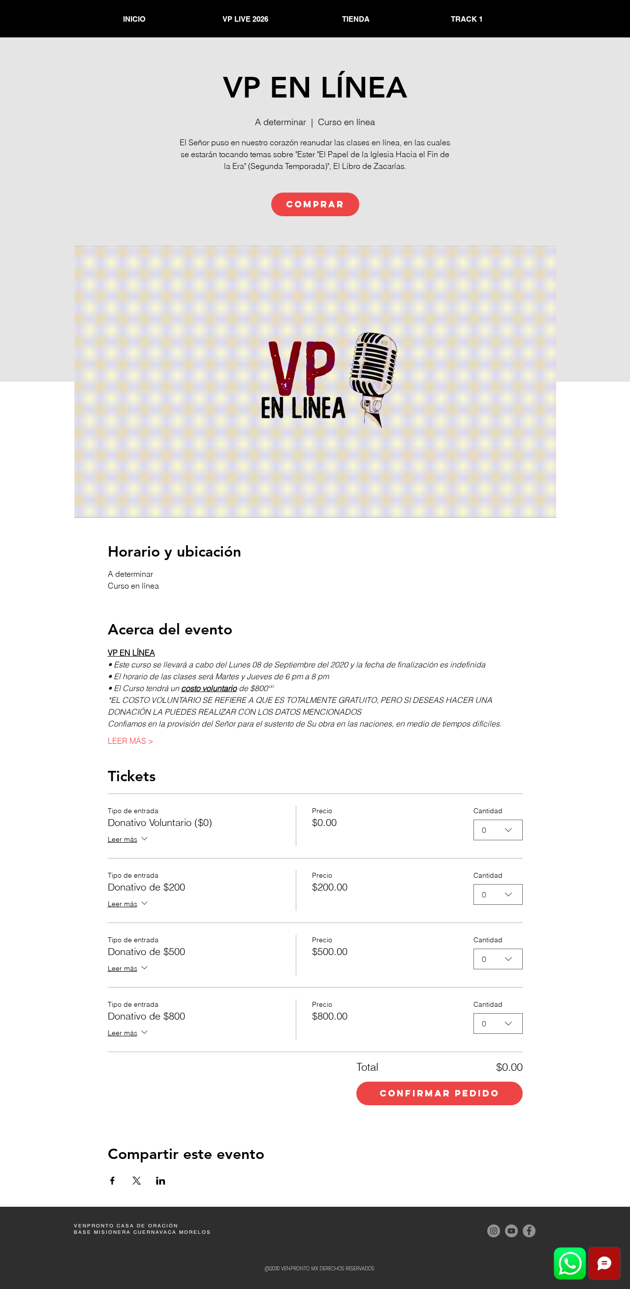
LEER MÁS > (131, 741)
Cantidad (488, 810)
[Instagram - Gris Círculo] (493, 1230)
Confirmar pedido (439, 1093)
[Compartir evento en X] (136, 1181)
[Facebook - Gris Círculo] (529, 1230)
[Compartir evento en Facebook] (112, 1181)
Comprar (315, 204)
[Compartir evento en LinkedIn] (160, 1181)
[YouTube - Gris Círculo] (511, 1230)
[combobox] (498, 830)
